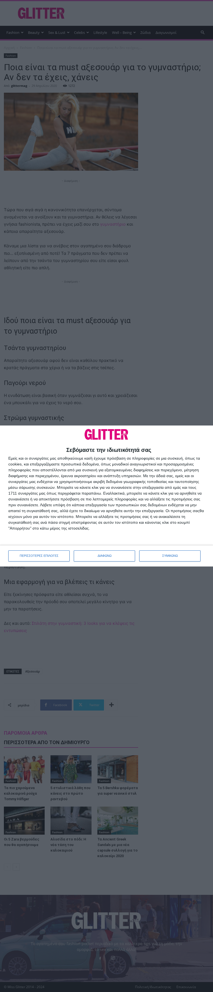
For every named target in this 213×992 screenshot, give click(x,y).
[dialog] (106, 495)
